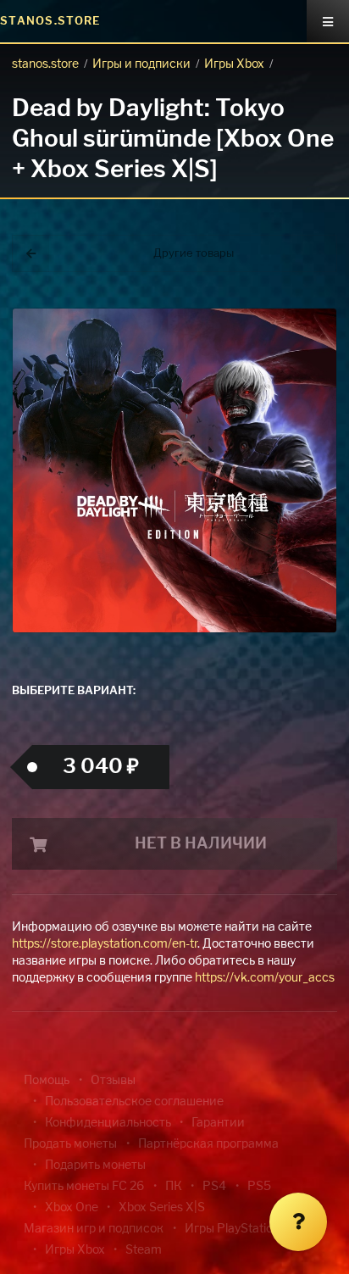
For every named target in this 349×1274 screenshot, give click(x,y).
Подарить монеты (95, 1165)
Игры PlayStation (232, 1229)
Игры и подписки (141, 64)
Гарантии (218, 1123)
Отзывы (113, 1081)
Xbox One (71, 1208)
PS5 (259, 1187)
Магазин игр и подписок (93, 1229)
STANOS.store (50, 21)
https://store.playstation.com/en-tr (104, 944)
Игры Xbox (234, 64)
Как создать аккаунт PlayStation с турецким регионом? (275, 278)
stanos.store (45, 64)
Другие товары (193, 253)
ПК (173, 1187)
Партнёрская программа (208, 1144)
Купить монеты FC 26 (84, 1187)
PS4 (214, 1187)
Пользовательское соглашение (134, 1102)
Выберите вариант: (74, 691)
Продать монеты (70, 1144)
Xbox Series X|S (162, 1208)
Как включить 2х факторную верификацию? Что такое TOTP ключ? (274, 287)
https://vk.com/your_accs (265, 978)
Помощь (46, 1081)
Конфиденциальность (108, 1123)
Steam (143, 1250)
